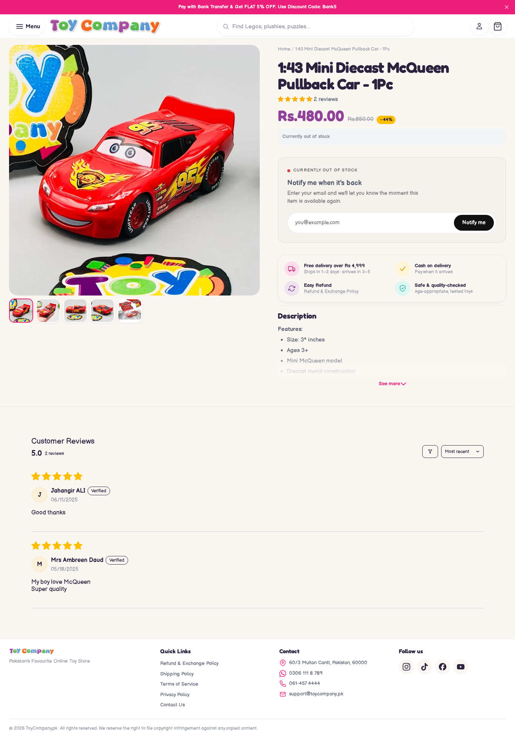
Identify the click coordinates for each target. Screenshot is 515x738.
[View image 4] (102, 311)
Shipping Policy (177, 674)
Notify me (474, 223)
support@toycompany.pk (316, 694)
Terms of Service (179, 684)
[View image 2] (48, 311)
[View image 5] (130, 311)
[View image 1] (21, 311)
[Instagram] (406, 666)
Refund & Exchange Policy (331, 291)
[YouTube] (460, 666)
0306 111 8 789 (306, 673)
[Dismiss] (506, 7)
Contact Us (172, 705)
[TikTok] (424, 666)
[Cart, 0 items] (497, 26)
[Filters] (430, 451)
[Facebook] (442, 666)
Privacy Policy (175, 695)
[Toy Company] (105, 26)
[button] (296, 99)
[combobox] (321, 26)
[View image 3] (75, 311)
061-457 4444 (304, 683)
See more (389, 384)
